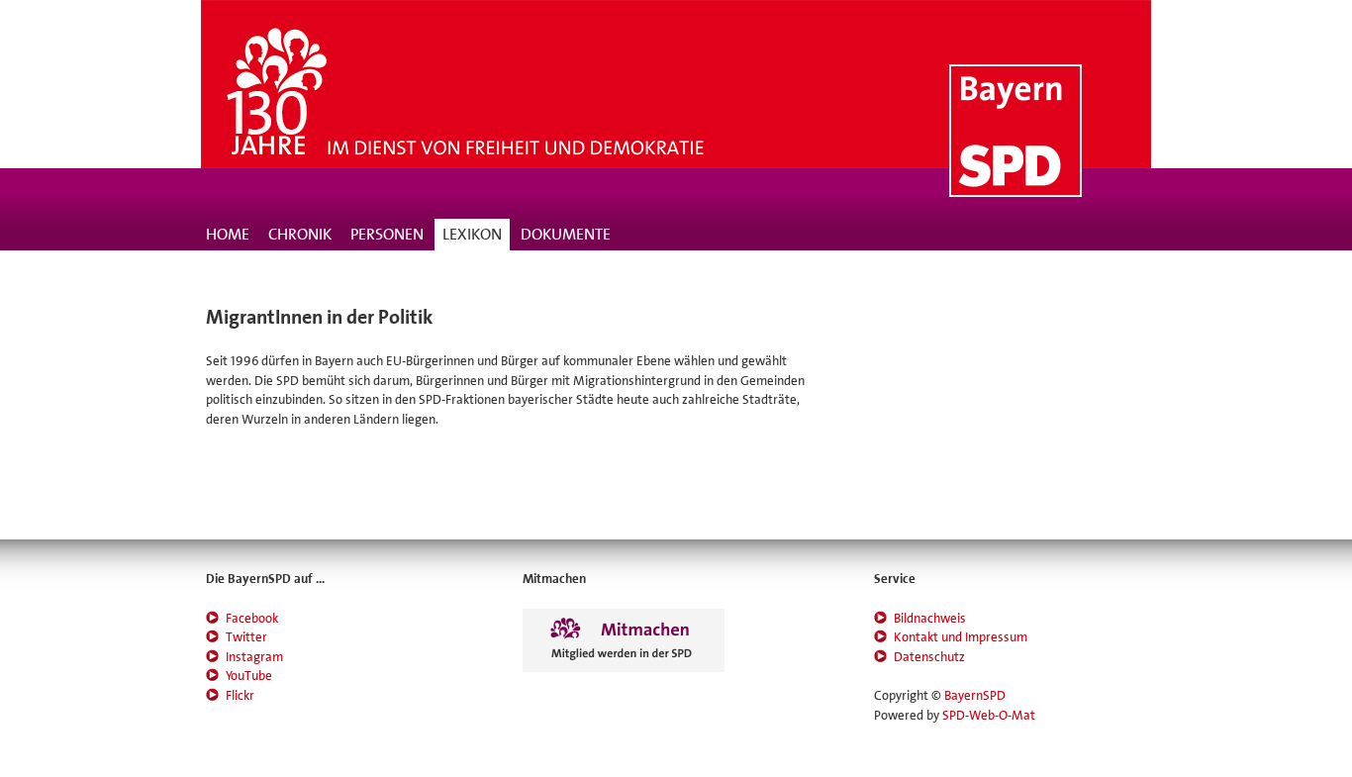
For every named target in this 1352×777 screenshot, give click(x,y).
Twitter (246, 637)
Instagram (254, 656)
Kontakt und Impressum (960, 637)
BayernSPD (975, 695)
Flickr (240, 695)
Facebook (252, 618)
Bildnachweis (930, 618)
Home (227, 234)
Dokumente (566, 234)
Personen (387, 234)
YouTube (249, 675)
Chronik (300, 234)
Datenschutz (929, 656)
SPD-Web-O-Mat (988, 715)
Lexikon (472, 234)
